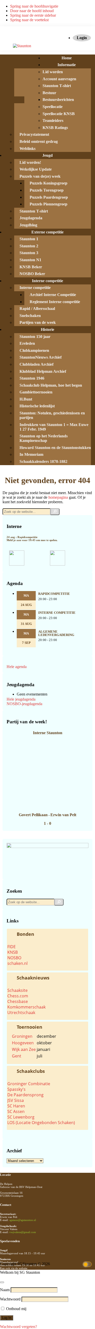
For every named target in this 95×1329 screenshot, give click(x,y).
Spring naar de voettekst (29, 20)
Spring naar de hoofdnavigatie (34, 6)
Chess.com (17, 996)
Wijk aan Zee (24, 1049)
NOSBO (14, 958)
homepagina (58, 497)
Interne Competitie (56, 613)
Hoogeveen (23, 1043)
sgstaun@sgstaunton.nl (22, 1219)
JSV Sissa (15, 1100)
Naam (5, 1290)
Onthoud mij (15, 1309)
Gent (16, 1056)
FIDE (11, 946)
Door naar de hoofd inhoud (32, 11)
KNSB (12, 952)
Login (82, 38)
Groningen (22, 1036)
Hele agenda (17, 666)
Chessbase (17, 1001)
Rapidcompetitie (54, 594)
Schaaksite (17, 990)
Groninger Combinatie (28, 1083)
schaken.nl (17, 963)
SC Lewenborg (20, 1117)
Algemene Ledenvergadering (56, 633)
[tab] (47, 934)
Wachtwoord (10, 1299)
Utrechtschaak (21, 1012)
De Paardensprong (25, 1095)
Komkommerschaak (26, 1007)
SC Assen (16, 1111)
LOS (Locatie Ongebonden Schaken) (41, 1122)
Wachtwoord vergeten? (18, 1326)
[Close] (2, 1282)
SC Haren (16, 1106)
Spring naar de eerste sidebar (33, 15)
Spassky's (16, 1089)
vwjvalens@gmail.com (22, 1232)
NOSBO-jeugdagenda (24, 704)
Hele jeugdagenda (21, 699)
